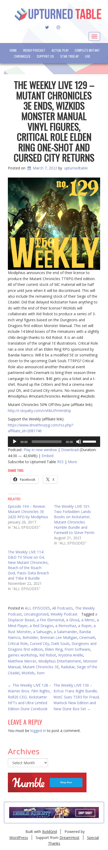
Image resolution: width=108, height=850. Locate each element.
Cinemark (87, 637)
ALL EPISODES (37, 608)
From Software (77, 649)
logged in (38, 730)
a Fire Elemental (50, 619)
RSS (60, 461)
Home (13, 50)
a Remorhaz (65, 625)
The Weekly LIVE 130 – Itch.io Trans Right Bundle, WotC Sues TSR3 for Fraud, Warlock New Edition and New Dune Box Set (76, 697)
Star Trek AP (69, 56)
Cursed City (39, 643)
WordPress (18, 837)
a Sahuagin (42, 631)
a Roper (84, 625)
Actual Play (60, 50)
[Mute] (78, 441)
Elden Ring (53, 649)
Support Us (45, 56)
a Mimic (88, 619)
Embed (47, 455)
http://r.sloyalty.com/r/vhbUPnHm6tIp (39, 410)
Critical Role (18, 643)
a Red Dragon (41, 625)
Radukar (68, 666)
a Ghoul (72, 619)
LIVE (87, 56)
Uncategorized (36, 614)
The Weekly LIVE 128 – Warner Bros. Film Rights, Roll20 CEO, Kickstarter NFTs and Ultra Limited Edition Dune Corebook (29, 697)
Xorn (41, 672)
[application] (54, 441)
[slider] (90, 441)
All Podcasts (62, 608)
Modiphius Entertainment (59, 661)
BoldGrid (49, 831)
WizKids (28, 672)
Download (70, 449)
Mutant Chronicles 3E (41, 666)
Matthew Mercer (22, 661)
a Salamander (65, 631)
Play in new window (40, 449)
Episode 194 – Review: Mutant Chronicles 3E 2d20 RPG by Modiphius (28, 511)
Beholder (30, 637)
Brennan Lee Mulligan (58, 637)
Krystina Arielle (70, 655)
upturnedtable (76, 167)
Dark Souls (60, 643)
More (72, 461)
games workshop (22, 655)
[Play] (14, 441)
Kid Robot (47, 655)
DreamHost (69, 837)
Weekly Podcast (34, 50)
